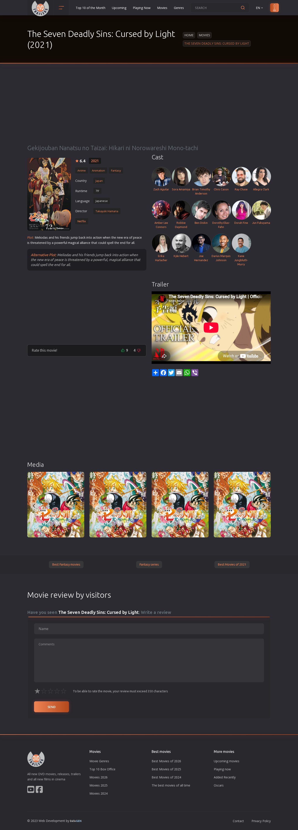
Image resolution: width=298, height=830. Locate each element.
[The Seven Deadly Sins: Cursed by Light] (49, 194)
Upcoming (119, 8)
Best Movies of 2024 (166, 777)
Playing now (222, 769)
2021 (95, 160)
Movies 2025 (98, 785)
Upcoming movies (226, 761)
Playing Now (142, 8)
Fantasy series (149, 564)
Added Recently (225, 777)
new (120, 237)
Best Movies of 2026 (166, 761)
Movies (162, 8)
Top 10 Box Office (102, 769)
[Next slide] (263, 505)
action (97, 237)
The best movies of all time (171, 785)
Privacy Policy (261, 821)
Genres (179, 8)
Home (189, 35)
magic (72, 243)
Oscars (219, 785)
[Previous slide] (34, 505)
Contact (238, 821)
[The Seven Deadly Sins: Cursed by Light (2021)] (55, 504)
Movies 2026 (98, 777)
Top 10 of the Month (90, 8)
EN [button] (258, 8)
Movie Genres (99, 761)
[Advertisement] (149, 111)
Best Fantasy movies (66, 564)
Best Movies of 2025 (166, 769)
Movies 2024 (98, 793)
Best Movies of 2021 (232, 564)
